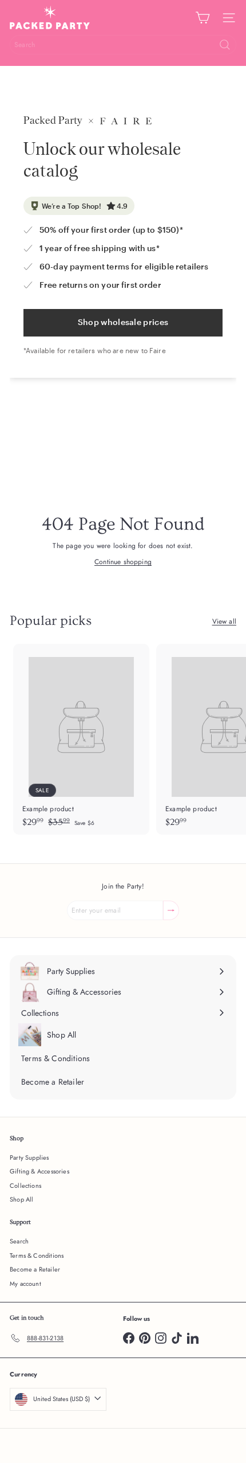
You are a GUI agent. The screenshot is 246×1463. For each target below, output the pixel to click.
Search (19, 1241)
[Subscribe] (171, 910)
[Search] (224, 44)
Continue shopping (123, 562)
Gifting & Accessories (39, 1171)
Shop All (21, 1199)
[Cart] (202, 17)
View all (224, 621)
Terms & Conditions (37, 1255)
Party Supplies (29, 1157)
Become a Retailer (35, 1269)
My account (25, 1283)
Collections (25, 1185)
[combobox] (123, 44)
